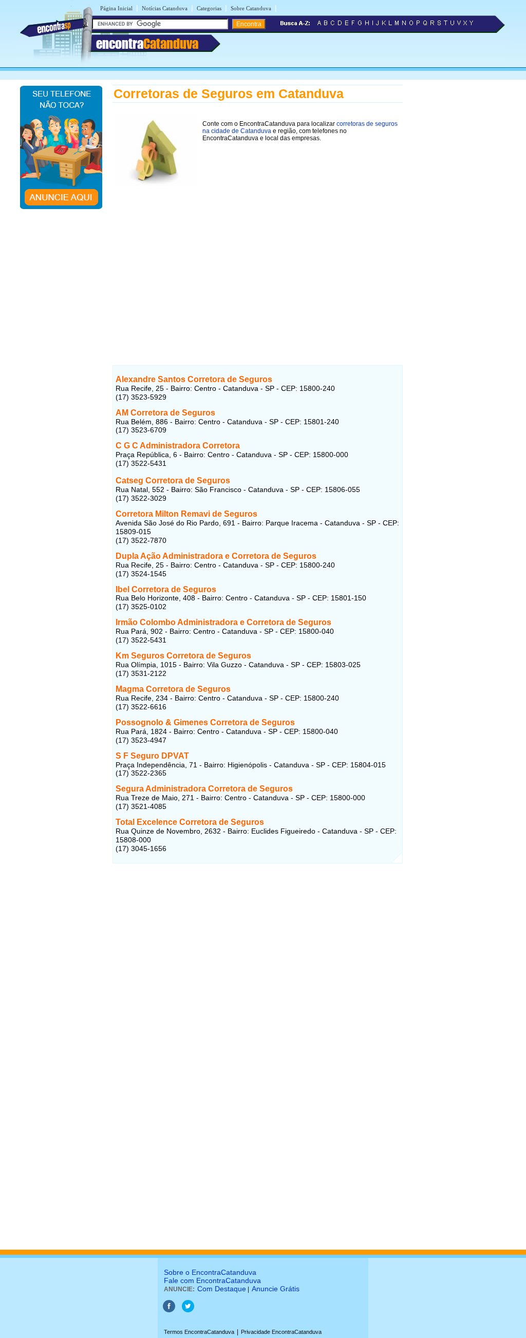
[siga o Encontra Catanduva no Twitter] (188, 1310)
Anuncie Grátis (275, 1289)
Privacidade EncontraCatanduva (281, 1332)
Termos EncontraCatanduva (199, 1332)
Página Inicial (116, 8)
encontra (147, 43)
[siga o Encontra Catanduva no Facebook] (169, 1310)
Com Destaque (221, 1289)
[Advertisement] (257, 260)
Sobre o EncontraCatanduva (210, 1272)
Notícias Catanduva (164, 8)
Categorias (209, 8)
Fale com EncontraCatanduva (212, 1280)
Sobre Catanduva (251, 8)
